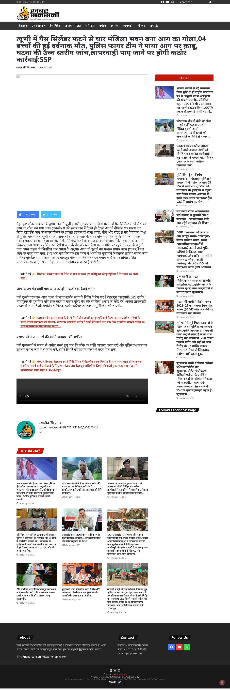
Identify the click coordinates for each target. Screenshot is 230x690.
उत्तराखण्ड (37, 25)
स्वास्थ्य (114, 25)
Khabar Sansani (119, 674)
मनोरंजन (140, 25)
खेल (78, 25)
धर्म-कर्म (90, 25)
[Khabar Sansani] (38, 13)
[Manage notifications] (222, 682)
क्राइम (68, 25)
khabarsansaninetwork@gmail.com (45, 656)
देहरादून (23, 25)
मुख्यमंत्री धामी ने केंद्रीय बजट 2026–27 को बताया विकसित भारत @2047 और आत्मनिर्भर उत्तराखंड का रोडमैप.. (81, 592)
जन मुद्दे (154, 25)
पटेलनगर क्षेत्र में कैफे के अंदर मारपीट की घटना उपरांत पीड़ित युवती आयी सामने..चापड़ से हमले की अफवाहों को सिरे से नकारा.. (81, 488)
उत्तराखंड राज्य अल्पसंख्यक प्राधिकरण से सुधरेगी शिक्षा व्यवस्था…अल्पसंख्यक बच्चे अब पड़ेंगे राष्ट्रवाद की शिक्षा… (81, 538)
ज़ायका (127, 25)
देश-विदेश (55, 25)
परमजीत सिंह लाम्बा (27, 67)
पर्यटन (102, 25)
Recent (184, 78)
